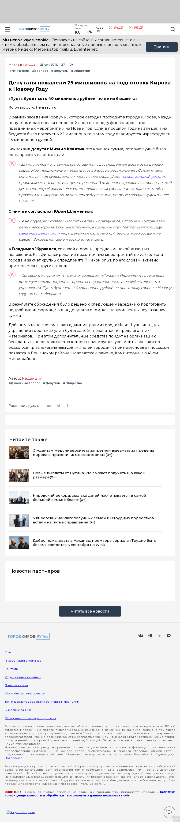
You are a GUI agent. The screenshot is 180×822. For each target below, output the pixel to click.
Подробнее (13, 758)
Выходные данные (18, 710)
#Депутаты (59, 70)
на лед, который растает (143, 176)
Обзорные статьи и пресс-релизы (30, 718)
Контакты (11, 668)
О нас (9, 652)
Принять (161, 47)
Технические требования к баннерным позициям (42, 701)
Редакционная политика (23, 677)
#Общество (80, 70)
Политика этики (16, 685)
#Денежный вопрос (32, 70)
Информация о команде (23, 660)
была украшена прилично (42, 233)
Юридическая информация (25, 693)
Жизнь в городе (21, 64)
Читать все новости (90, 611)
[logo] (28, 636)
